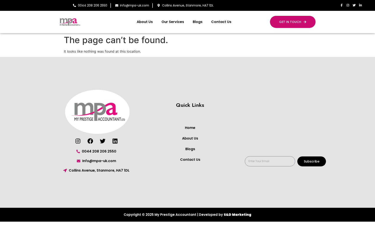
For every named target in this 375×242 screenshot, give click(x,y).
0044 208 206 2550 (92, 5)
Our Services (172, 21)
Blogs (197, 21)
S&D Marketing (237, 214)
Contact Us (221, 21)
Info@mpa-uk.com (134, 5)
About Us (145, 21)
